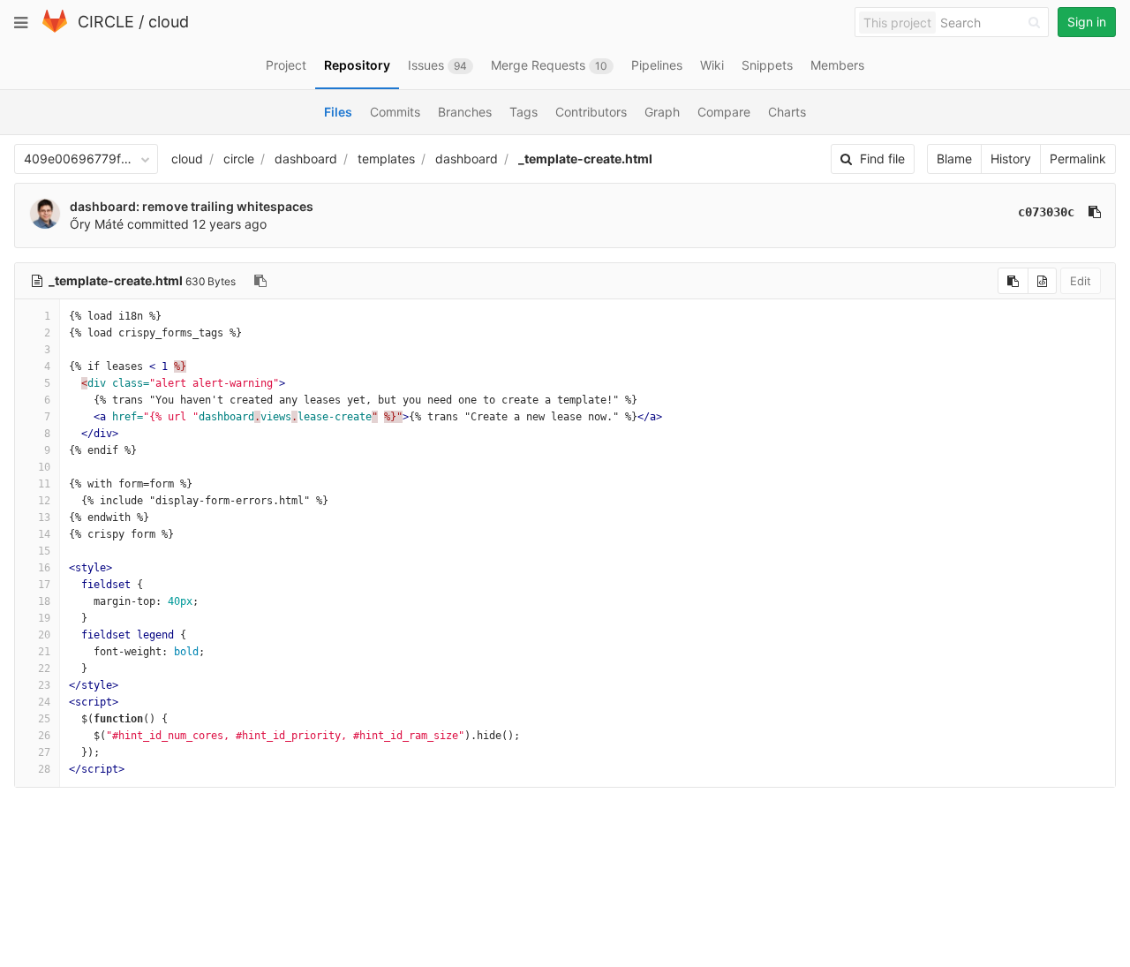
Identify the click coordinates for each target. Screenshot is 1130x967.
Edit (1080, 281)
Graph (662, 111)
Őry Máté (97, 223)
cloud (168, 21)
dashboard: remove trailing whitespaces (191, 206)
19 (44, 618)
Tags (523, 111)
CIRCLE (106, 21)
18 (44, 601)
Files (338, 111)
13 (44, 517)
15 (44, 551)
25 (44, 719)
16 (44, 568)
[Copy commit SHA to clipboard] (1095, 212)
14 (44, 534)
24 (44, 702)
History (1011, 158)
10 (44, 467)
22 (44, 668)
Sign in (1086, 21)
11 (44, 484)
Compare (723, 111)
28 (44, 769)
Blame (954, 158)
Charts (787, 111)
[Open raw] (1042, 281)
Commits (395, 111)
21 (44, 652)
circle (238, 158)
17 (44, 584)
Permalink (1078, 158)
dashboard (306, 158)
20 (44, 635)
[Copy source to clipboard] (1013, 281)
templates (386, 158)
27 (44, 752)
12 (44, 501)
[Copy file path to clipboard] (260, 281)
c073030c (1046, 212)
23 (44, 685)
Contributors (591, 111)
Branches (465, 111)
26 (44, 735)
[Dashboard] (54, 28)
